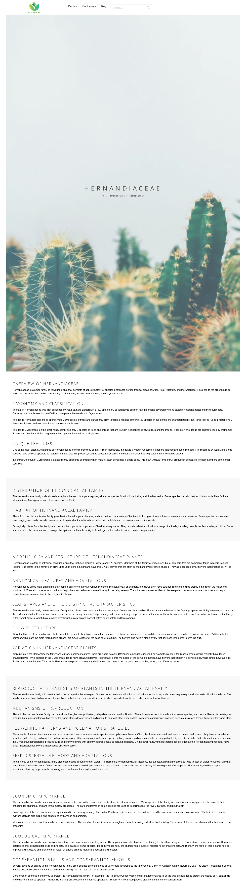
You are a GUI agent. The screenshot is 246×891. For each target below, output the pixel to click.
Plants (71, 6)
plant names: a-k (117, 196)
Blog (103, 6)
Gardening (88, 6)
